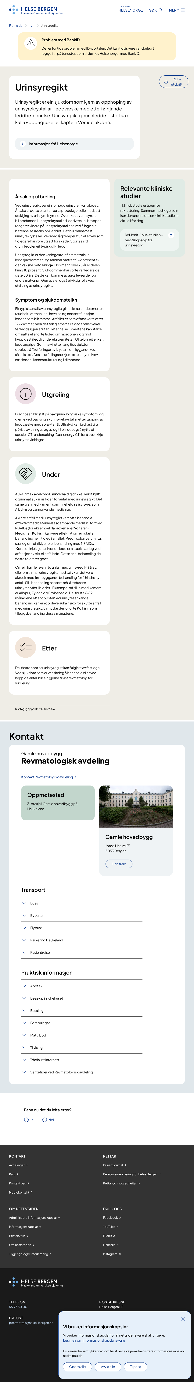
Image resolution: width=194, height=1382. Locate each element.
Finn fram (119, 864)
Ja (31, 1120)
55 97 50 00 (18, 1307)
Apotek (36, 986)
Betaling (37, 1010)
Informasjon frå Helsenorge (53, 143)
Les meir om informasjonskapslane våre (94, 1340)
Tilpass (135, 1366)
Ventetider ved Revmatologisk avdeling (61, 1072)
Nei (51, 1120)
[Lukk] (183, 1319)
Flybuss (36, 928)
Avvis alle (108, 1366)
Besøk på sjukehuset (46, 998)
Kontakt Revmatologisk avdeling (47, 777)
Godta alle (77, 1366)
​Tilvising (36, 1047)
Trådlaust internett (44, 1060)
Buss (34, 903)
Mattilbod (38, 1035)
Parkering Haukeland (46, 940)
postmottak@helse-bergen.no (31, 1323)
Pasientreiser (40, 952)
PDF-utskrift (176, 81)
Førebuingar (40, 1023)
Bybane (36, 915)
